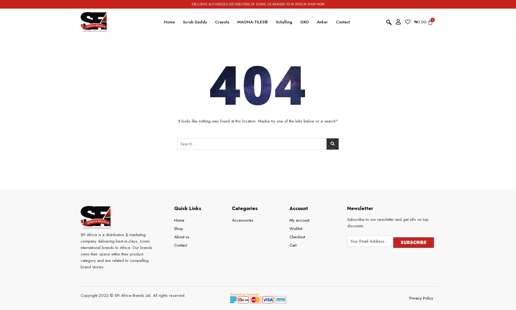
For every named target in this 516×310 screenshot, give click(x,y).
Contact (343, 22)
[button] (389, 22)
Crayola (222, 22)
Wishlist (295, 229)
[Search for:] (258, 144)
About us (181, 237)
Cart (292, 245)
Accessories (242, 220)
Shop (178, 229)
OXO (304, 22)
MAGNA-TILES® (252, 22)
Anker (322, 22)
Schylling (284, 22)
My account (299, 220)
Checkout (297, 237)
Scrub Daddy (195, 22)
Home (169, 22)
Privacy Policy (421, 298)
